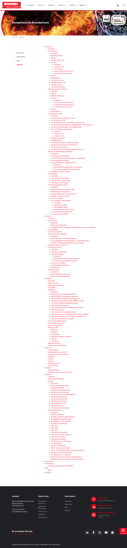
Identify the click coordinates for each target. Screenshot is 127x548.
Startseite (14, 37)
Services (41, 5)
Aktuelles (51, 5)
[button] (124, 5)
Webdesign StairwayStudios (50, 545)
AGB (66, 507)
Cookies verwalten (106, 512)
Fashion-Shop (42, 511)
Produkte (30, 5)
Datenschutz (69, 504)
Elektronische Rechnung (42, 502)
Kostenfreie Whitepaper (42, 507)
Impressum (68, 501)
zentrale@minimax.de (19, 512)
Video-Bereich (42, 517)
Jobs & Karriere (104, 505)
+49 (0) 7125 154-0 (18, 509)
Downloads (102, 498)
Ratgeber (82, 5)
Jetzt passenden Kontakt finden (24, 534)
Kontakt (72, 5)
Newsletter (41, 514)
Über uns (62, 5)
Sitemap (67, 510)
